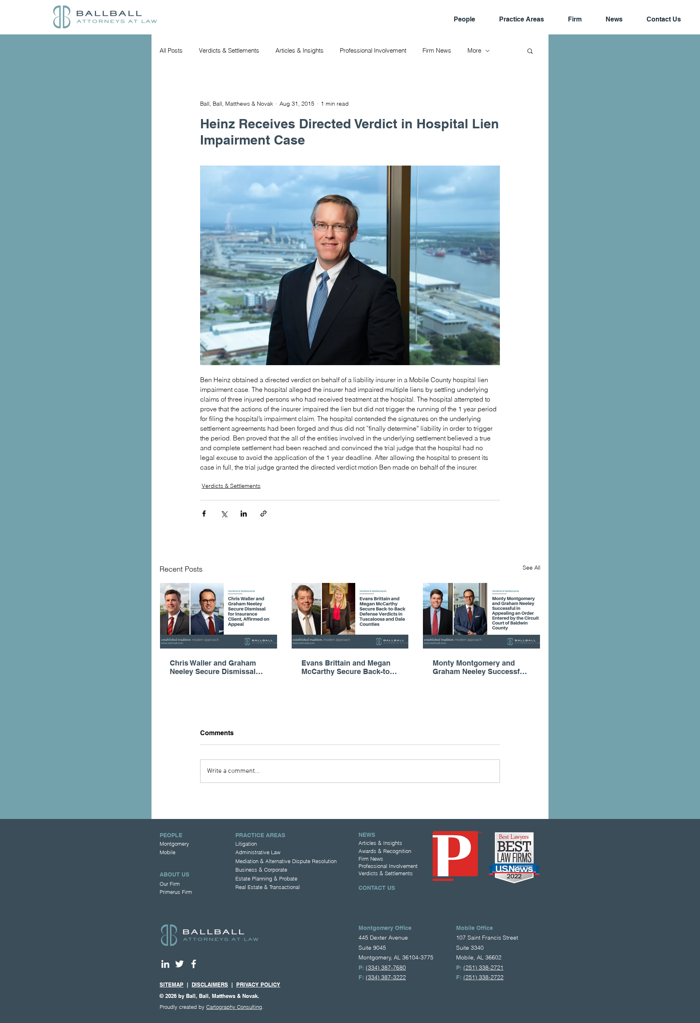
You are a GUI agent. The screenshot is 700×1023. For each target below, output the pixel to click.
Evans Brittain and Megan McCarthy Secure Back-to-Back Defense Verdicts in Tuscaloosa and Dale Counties (346, 667)
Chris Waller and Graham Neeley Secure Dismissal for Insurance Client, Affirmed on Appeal (213, 667)
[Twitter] (179, 964)
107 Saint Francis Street (487, 937)
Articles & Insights (299, 50)
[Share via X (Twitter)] (224, 513)
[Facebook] (193, 964)
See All (531, 567)
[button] (530, 50)
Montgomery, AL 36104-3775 (396, 957)
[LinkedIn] (165, 964)
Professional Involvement (373, 50)
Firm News (437, 50)
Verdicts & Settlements (229, 50)
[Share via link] (263, 513)
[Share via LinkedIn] (244, 513)
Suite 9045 (372, 947)
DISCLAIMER (208, 984)
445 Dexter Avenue (383, 937)
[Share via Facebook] (204, 513)
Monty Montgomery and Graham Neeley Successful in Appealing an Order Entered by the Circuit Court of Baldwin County (481, 667)
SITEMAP (172, 984)
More (474, 50)
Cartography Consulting (234, 1007)
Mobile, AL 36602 (479, 957)
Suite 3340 (470, 947)
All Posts (171, 50)
